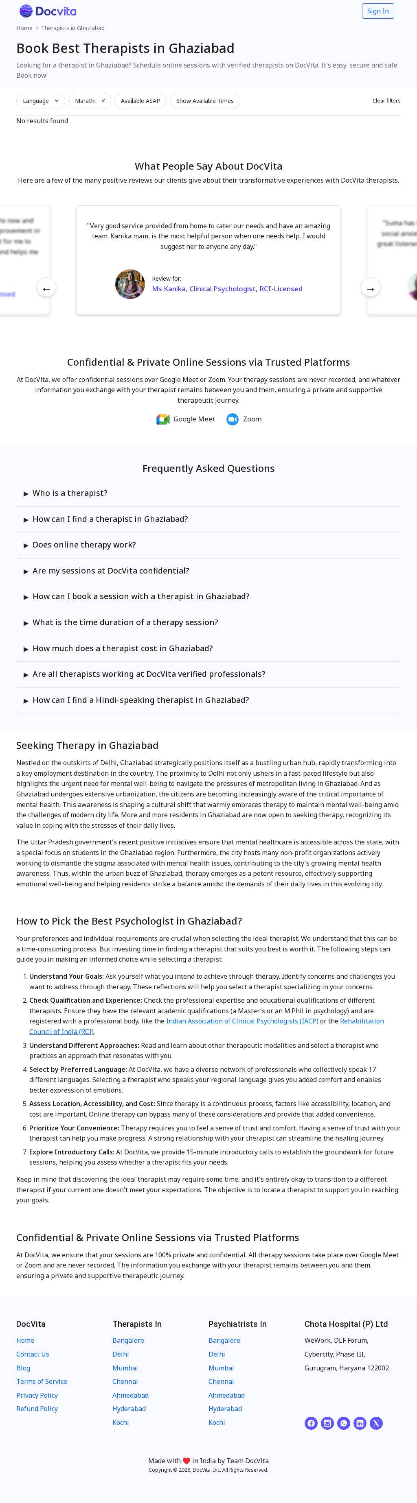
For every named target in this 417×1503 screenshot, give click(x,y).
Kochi (120, 1422)
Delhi (120, 1354)
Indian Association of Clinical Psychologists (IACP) (242, 1021)
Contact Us (32, 1354)
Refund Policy (37, 1408)
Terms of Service (41, 1381)
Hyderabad (129, 1408)
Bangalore (128, 1340)
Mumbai (125, 1367)
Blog (23, 1367)
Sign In (378, 11)
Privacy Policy (37, 1395)
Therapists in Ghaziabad (73, 28)
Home (24, 28)
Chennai (125, 1381)
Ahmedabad (130, 1395)
